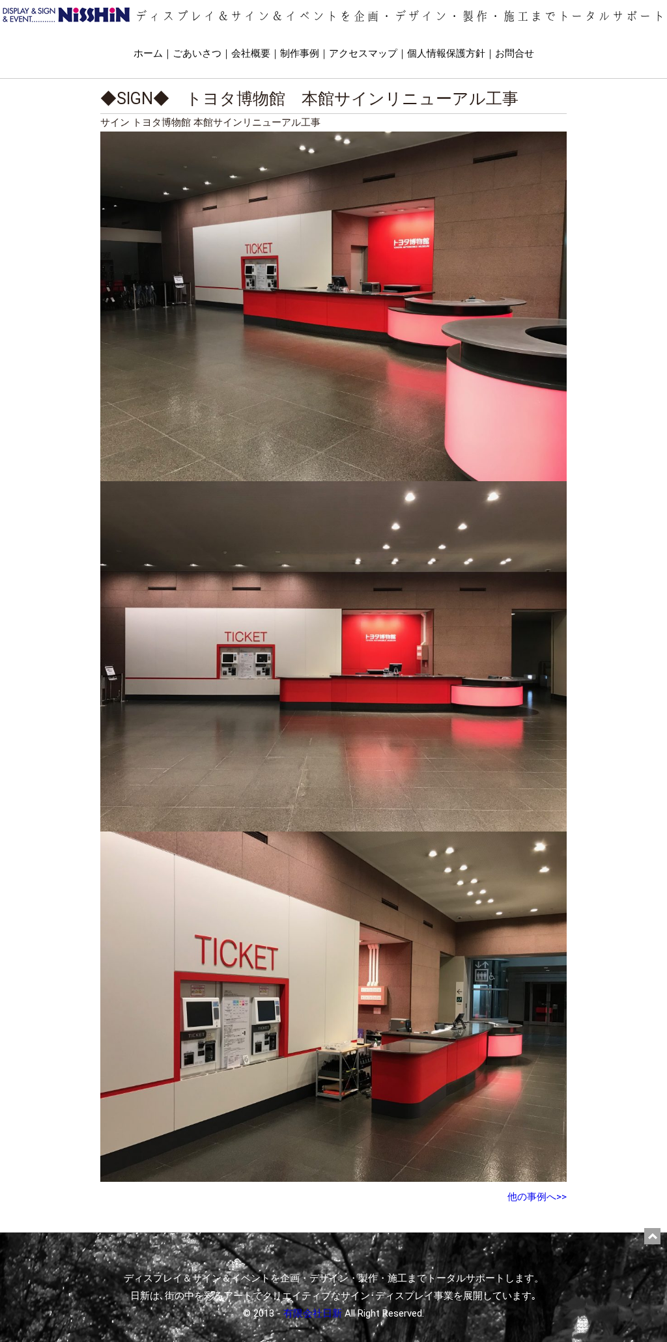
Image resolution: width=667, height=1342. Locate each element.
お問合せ (514, 53)
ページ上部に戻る (652, 1236)
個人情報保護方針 (446, 53)
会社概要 (250, 53)
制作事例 (299, 53)
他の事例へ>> (537, 1197)
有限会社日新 (312, 1313)
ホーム (148, 53)
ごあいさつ (197, 53)
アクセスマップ (363, 53)
